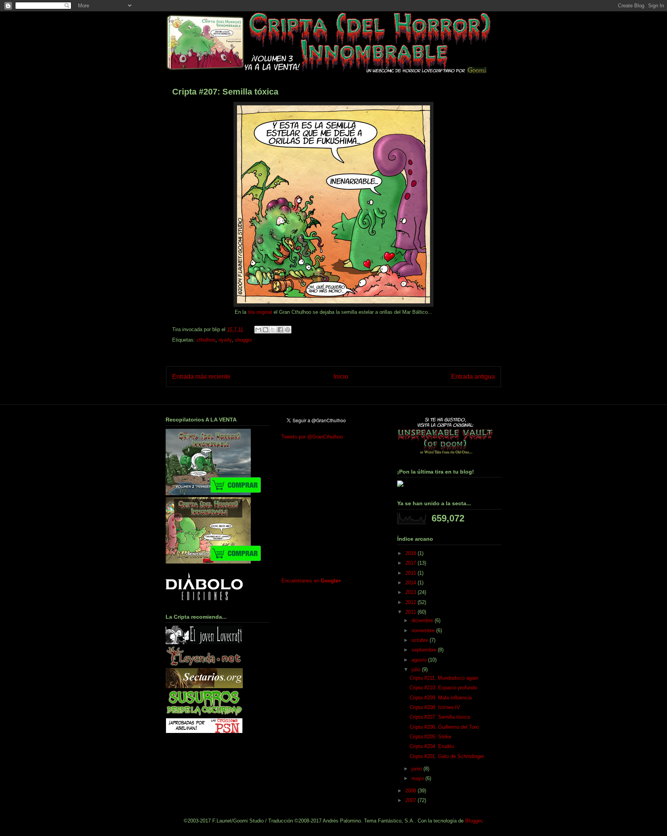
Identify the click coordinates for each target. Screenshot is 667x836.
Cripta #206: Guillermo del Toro (444, 727)
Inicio (341, 376)
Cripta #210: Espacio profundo (443, 687)
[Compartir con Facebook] (280, 329)
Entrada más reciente (201, 376)
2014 (411, 583)
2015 (411, 573)
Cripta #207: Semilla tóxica (440, 717)
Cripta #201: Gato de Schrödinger (447, 756)
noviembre (423, 630)
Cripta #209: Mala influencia (441, 698)
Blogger (473, 821)
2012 (411, 602)
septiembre (424, 650)
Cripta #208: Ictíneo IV (435, 707)
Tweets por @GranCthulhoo (312, 437)
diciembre (423, 620)
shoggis (243, 340)
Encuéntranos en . (312, 581)
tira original (260, 312)
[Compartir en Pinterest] (287, 329)
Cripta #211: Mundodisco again (444, 678)
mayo (418, 778)
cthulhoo (205, 340)
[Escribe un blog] (265, 329)
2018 (411, 553)
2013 (411, 592)
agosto (419, 660)
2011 (411, 612)
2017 (411, 563)
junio (417, 769)
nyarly (225, 340)
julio (416, 669)
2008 (411, 791)
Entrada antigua (473, 376)
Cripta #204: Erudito (432, 746)
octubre (420, 640)
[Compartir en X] (273, 329)
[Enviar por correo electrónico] (258, 329)
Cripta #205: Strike (430, 737)
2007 (411, 800)
